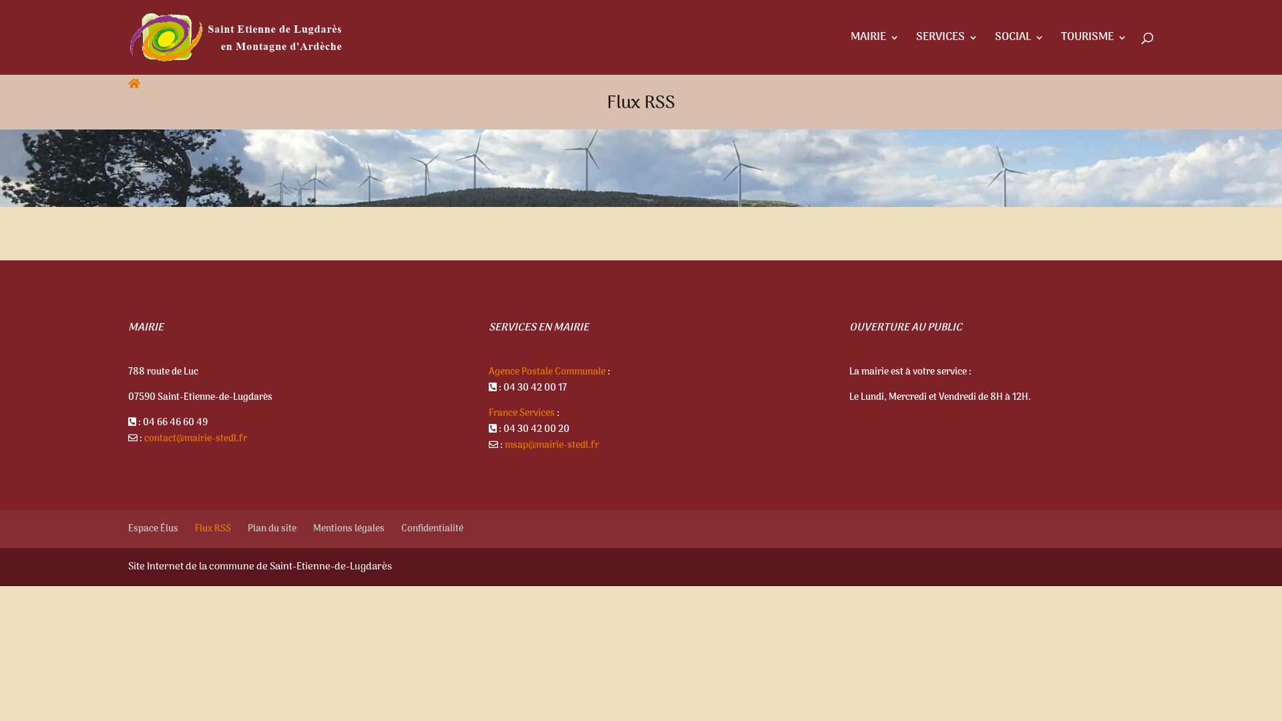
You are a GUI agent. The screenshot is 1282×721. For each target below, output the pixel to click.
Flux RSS (213, 529)
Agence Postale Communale (547, 372)
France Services (522, 413)
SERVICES (940, 40)
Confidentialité (432, 529)
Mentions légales (349, 529)
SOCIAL (1013, 40)
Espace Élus (153, 529)
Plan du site (272, 529)
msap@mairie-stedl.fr (552, 445)
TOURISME (1087, 40)
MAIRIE (868, 40)
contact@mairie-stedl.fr (195, 439)
